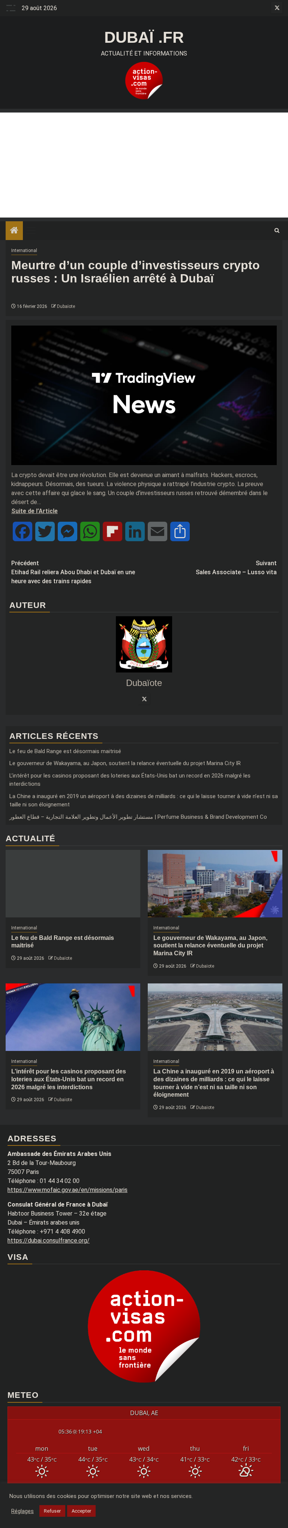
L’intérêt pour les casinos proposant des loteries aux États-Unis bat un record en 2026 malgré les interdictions (68, 1079)
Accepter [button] (81, 1511)
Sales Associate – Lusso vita (236, 568)
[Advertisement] (144, 165)
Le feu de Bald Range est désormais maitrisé (65, 751)
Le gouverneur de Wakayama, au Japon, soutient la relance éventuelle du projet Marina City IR (125, 763)
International (24, 250)
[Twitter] (144, 698)
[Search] (277, 231)
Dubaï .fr (144, 37)
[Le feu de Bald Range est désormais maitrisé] (73, 883)
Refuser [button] (52, 1511)
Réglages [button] (22, 1511)
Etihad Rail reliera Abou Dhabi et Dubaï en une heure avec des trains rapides (73, 572)
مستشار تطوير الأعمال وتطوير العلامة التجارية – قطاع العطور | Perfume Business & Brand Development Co (138, 817)
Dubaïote (66, 306)
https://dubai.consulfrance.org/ (49, 1240)
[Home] (14, 231)
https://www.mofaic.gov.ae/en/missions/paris (68, 1189)
